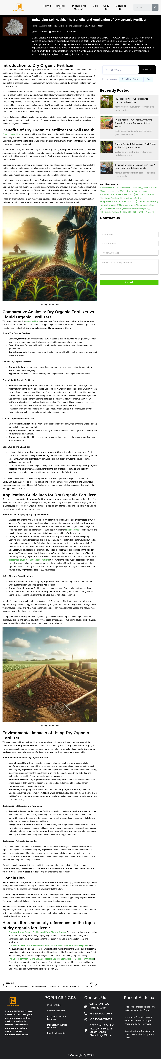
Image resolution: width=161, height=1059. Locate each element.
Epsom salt (137, 188)
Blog (95, 6)
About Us (107, 7)
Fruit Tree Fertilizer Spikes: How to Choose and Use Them (131, 100)
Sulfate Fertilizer (113, 212)
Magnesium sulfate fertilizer (118, 201)
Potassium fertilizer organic (137, 208)
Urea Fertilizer (54, 1005)
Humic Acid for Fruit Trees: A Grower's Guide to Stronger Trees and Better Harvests (133, 123)
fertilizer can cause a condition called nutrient (29, 560)
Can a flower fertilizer (130, 79)
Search (147, 70)
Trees (150, 212)
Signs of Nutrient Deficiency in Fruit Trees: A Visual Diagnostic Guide (135, 146)
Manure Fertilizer (148, 201)
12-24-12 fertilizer (123, 188)
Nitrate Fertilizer (110, 205)
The (148, 79)
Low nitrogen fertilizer (134, 198)
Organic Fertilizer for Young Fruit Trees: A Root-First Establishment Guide (135, 167)
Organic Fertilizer (56, 1010)
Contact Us (120, 7)
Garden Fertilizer (127, 194)
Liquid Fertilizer (114, 198)
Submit (129, 282)
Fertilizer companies (112, 191)
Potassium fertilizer (114, 208)
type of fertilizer (31, 321)
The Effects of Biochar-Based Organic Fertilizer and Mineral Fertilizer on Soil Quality (48, 945)
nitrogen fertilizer (73, 530)
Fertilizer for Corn (132, 191)
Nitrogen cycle (128, 205)
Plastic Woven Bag (56, 1033)
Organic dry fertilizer (11, 134)
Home (47, 6)
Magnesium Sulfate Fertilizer (57, 1026)
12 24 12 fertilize (107, 188)
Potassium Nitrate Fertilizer (56, 1017)
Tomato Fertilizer (134, 212)
